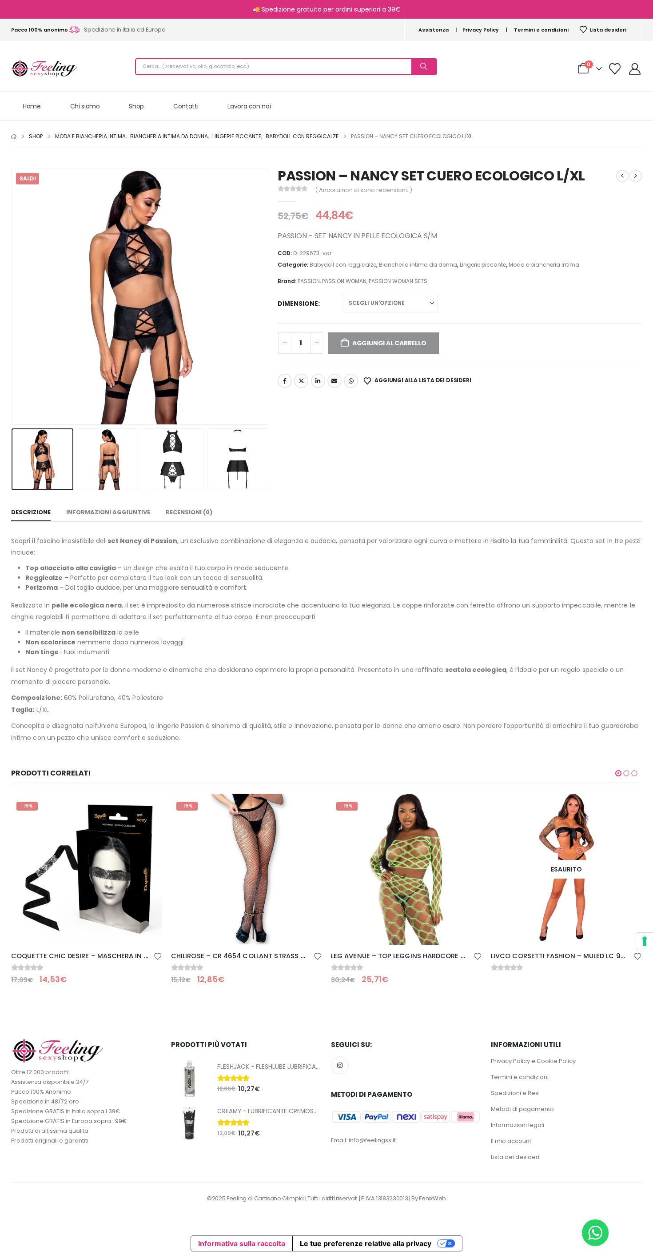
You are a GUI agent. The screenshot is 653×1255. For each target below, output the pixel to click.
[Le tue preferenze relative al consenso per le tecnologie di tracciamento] (644, 941)
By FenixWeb (428, 1198)
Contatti (185, 106)
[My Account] (635, 69)
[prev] (622, 176)
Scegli (467, 808)
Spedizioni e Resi (515, 1093)
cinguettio (301, 381)
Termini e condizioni (541, 29)
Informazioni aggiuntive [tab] (108, 512)
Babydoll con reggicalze (343, 264)
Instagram (340, 1065)
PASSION (309, 281)
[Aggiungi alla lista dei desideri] (157, 955)
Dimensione (298, 303)
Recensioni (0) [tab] (189, 512)
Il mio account (511, 1141)
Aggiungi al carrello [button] (147, 808)
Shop (136, 106)
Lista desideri (608, 29)
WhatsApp (351, 381)
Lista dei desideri (515, 1157)
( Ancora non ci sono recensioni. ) (363, 190)
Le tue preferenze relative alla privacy (365, 1243)
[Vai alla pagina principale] (13, 136)
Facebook (285, 381)
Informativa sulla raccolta (241, 1243)
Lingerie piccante (483, 264)
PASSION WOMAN (344, 281)
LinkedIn (318, 381)
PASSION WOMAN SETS (398, 281)
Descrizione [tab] (31, 512)
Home (32, 106)
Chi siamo (85, 106)
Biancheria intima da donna (418, 264)
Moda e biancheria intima (544, 264)
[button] (13, 296)
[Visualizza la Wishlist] (615, 69)
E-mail (334, 381)
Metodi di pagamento (522, 1109)
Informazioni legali (517, 1125)
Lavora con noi (249, 106)
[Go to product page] (189, 1078)
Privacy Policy (480, 29)
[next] (635, 176)
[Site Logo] (44, 68)
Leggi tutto (627, 808)
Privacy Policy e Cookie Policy (533, 1061)
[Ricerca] (423, 66)
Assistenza (433, 29)
